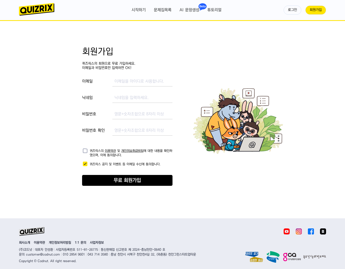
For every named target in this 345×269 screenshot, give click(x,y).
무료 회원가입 (127, 180)
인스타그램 (299, 231)
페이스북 (311, 231)
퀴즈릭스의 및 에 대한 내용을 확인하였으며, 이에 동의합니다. (131, 151)
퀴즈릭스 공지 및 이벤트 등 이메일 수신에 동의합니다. (125, 164)
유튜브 (287, 231)
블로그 (323, 231)
